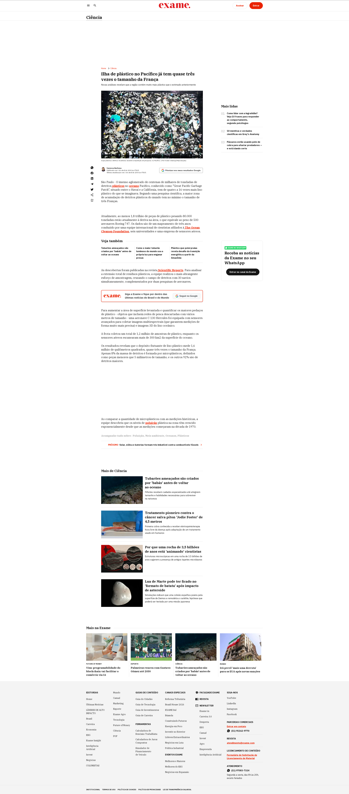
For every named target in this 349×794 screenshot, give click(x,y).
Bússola (169, 715)
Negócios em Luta (174, 742)
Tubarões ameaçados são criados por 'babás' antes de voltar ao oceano (116, 251)
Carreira (90, 724)
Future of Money (121, 725)
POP (115, 736)
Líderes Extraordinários (177, 737)
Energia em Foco (173, 726)
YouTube (231, 698)
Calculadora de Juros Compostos (146, 741)
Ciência (94, 17)
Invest (89, 754)
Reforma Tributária (175, 699)
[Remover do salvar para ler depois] (92, 200)
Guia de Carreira (144, 715)
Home (103, 68)
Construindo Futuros (176, 721)
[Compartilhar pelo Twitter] (92, 189)
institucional (93, 790)
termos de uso (108, 790)
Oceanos (171, 435)
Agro (202, 743)
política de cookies (127, 790)
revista (204, 699)
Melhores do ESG (174, 766)
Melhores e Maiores (175, 761)
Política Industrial (174, 748)
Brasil (89, 718)
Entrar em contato (236, 726)
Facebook (232, 714)
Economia (91, 729)
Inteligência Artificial (92, 748)
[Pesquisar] (95, 5)
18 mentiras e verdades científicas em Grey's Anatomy (243, 133)
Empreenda (206, 749)
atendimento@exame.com (241, 743)
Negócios (91, 760)
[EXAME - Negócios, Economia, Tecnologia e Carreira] (174, 5)
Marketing (118, 703)
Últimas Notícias (94, 704)
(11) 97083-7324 (240, 770)
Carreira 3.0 (206, 716)
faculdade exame (210, 692)
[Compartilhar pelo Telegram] (92, 184)
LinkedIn (231, 703)
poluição (151, 423)
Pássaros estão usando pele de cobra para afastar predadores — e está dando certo (244, 145)
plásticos (118, 186)
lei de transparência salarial (177, 790)
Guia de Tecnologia (145, 704)
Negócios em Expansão (177, 772)
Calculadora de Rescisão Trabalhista (146, 732)
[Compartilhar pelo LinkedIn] (92, 178)
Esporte (117, 709)
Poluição (138, 435)
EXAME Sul (170, 710)
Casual (116, 698)
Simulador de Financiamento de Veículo (143, 751)
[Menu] (88, 5)
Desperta (204, 722)
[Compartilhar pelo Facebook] (92, 173)
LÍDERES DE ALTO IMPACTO (95, 712)
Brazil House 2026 (174, 704)
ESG (88, 735)
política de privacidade (149, 790)
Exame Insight (93, 740)
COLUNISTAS (92, 765)
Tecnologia (118, 719)
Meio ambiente (154, 435)
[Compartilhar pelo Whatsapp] (92, 167)
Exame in (204, 711)
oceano (134, 186)
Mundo (116, 692)
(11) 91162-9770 (240, 730)
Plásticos (183, 435)
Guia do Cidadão (144, 699)
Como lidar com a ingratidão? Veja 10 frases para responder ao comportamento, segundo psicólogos (243, 118)
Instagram (232, 709)
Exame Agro (119, 714)
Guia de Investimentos (147, 710)
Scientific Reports (170, 270)
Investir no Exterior (175, 731)
